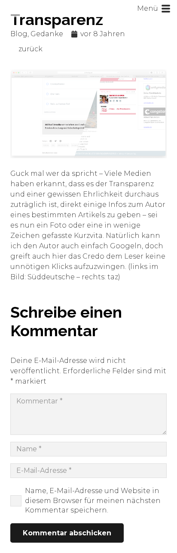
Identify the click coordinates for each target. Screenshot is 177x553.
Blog (18, 34)
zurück (30, 49)
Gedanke (47, 34)
